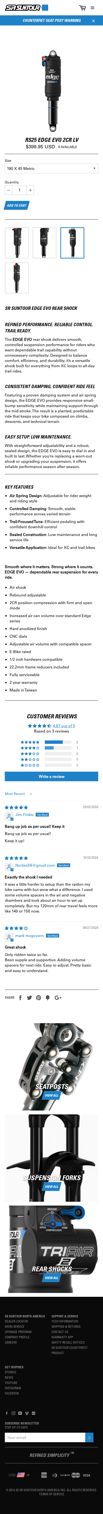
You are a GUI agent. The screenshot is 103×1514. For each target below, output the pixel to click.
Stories (10, 1372)
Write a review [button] (51, 776)
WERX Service (14, 1326)
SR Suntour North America (25, 1316)
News (9, 1377)
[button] (30, 742)
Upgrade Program (18, 1332)
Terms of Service (51, 1494)
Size (8, 160)
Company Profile (17, 1337)
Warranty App (62, 1337)
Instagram (13, 1388)
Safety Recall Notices (68, 1342)
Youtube (11, 1383)
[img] (16, 807)
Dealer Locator (16, 1321)
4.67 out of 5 (64, 725)
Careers (11, 1342)
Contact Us (60, 1332)
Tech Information (65, 1321)
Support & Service (65, 1316)
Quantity (12, 182)
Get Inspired (14, 1367)
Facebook (12, 1393)
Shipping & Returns (66, 1326)
